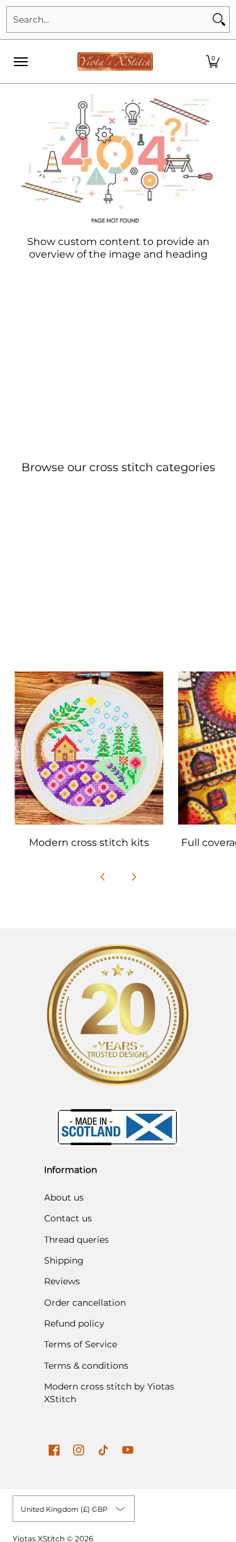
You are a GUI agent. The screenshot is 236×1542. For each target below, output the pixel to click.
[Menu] (20, 61)
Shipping (64, 1260)
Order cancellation (85, 1302)
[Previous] (103, 877)
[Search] (219, 19)
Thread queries (76, 1239)
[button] (212, 61)
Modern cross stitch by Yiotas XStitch (109, 1393)
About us (64, 1197)
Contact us (68, 1218)
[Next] (133, 877)
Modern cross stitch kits (89, 842)
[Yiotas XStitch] (115, 61)
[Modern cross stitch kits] (89, 748)
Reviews (62, 1281)
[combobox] (108, 19)
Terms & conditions (86, 1365)
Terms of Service (80, 1344)
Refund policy (74, 1323)
